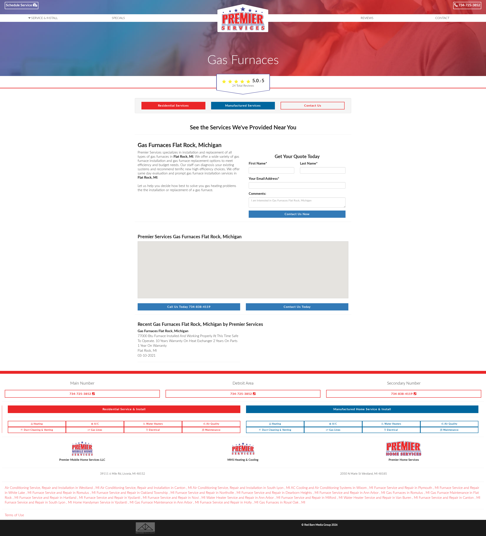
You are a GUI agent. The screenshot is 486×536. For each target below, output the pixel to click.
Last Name (309, 163)
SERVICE (44, 18)
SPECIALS (118, 18)
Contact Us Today (297, 306)
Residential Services (173, 105)
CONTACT (442, 18)
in (52, 488)
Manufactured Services (243, 105)
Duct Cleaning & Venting (38, 430)
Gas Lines (96, 430)
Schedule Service (19, 5)
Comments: (257, 194)
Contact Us (312, 105)
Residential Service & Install (124, 409)
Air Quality (212, 424)
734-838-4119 (402, 393)
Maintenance (212, 430)
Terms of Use (14, 515)
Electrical (154, 430)
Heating (38, 424)
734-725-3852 (469, 5)
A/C (96, 424)
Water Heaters (154, 424)
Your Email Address (264, 179)
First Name (258, 163)
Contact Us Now (297, 214)
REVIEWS (367, 18)
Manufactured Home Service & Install (362, 409)
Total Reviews (243, 85)
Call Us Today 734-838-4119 (189, 306)
